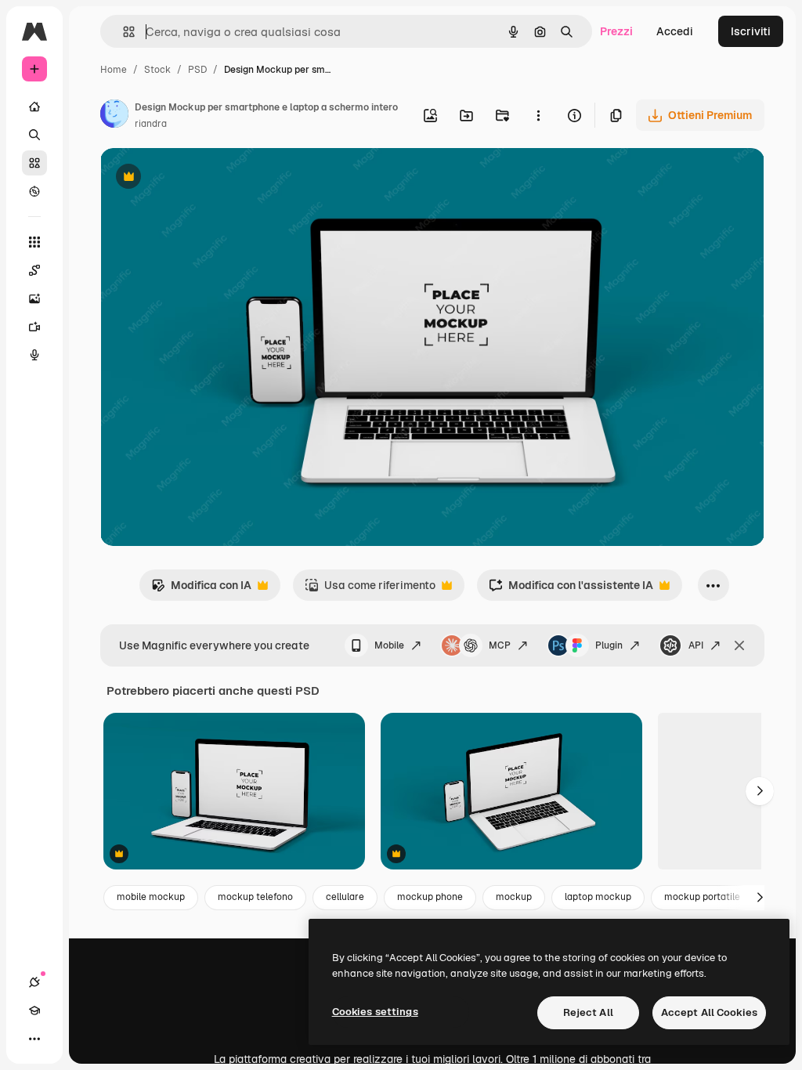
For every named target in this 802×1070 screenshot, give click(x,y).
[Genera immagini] (34, 298)
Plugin (609, 645)
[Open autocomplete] (122, 32)
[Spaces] (34, 270)
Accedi (674, 31)
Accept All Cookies (709, 1012)
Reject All (588, 1012)
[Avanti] (760, 791)
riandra (151, 123)
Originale (204, 178)
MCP (500, 645)
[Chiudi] (739, 645)
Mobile (389, 645)
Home (113, 69)
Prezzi (616, 31)
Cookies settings (375, 1011)
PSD (197, 69)
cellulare (345, 897)
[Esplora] (34, 191)
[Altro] (34, 1038)
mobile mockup (151, 897)
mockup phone (430, 897)
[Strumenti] (34, 242)
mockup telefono (255, 897)
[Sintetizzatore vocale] (34, 354)
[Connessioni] (34, 982)
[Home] (34, 106)
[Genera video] (34, 326)
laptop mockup (598, 897)
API (695, 645)
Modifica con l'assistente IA (571, 589)
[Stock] (34, 162)
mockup (514, 897)
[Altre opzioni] (538, 115)
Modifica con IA (201, 589)
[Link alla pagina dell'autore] (114, 115)
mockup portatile (702, 897)
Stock (157, 69)
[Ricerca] (34, 134)
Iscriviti (751, 31)
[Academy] (34, 1010)
